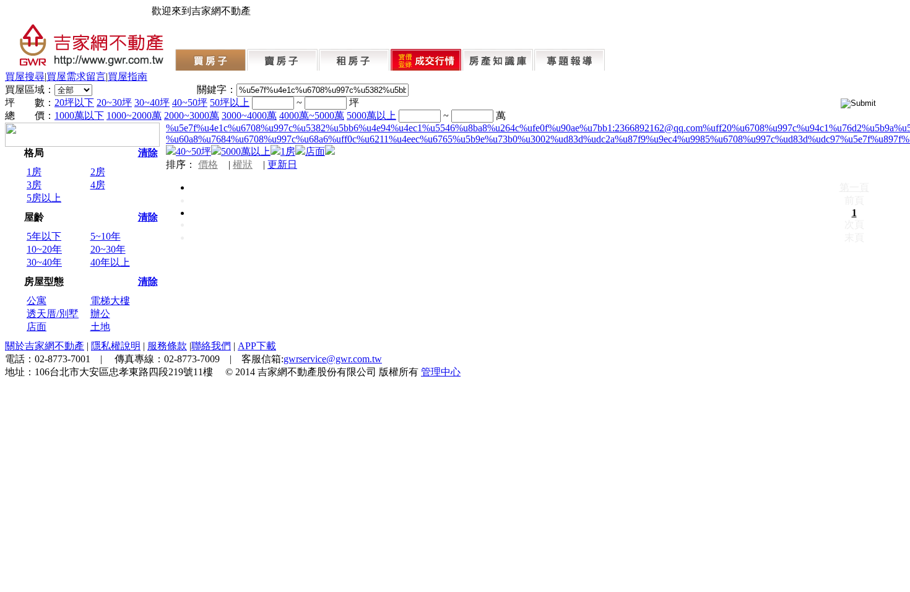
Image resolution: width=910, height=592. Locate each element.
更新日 (282, 164)
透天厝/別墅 (53, 313)
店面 (36, 326)
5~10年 (105, 236)
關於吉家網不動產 (44, 346)
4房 (97, 185)
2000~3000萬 (191, 115)
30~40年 (44, 262)
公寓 (36, 300)
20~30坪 (114, 102)
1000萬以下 (79, 115)
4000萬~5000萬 (311, 115)
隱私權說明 (116, 346)
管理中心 (441, 372)
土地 (100, 326)
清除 (148, 152)
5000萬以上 (371, 115)
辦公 (100, 313)
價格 (208, 164)
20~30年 (108, 249)
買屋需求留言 (76, 76)
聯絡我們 (211, 346)
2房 (97, 172)
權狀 (243, 164)
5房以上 (44, 198)
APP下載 (257, 346)
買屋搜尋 (25, 76)
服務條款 (167, 346)
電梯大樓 (110, 300)
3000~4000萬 (249, 115)
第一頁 (854, 187)
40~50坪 (189, 102)
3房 (34, 185)
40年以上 (110, 262)
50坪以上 (229, 102)
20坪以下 (74, 102)
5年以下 (44, 236)
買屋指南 (127, 76)
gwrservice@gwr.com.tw (333, 359)
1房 (34, 172)
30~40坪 (152, 102)
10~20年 (44, 249)
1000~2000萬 (134, 115)
